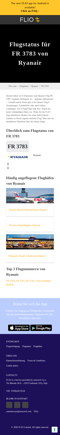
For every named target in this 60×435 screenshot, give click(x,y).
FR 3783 (10, 281)
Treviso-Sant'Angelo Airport (24, 225)
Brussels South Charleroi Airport (27, 255)
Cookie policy (12, 366)
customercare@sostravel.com (18, 411)
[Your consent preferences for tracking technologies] (55, 430)
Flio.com (12, 86)
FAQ (36, 411)
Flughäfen (37, 346)
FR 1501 (20, 281)
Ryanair (34, 86)
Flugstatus (24, 86)
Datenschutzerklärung (15, 360)
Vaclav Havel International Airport (28, 209)
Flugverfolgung (13, 346)
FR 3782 (30, 281)
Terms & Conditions (36, 360)
